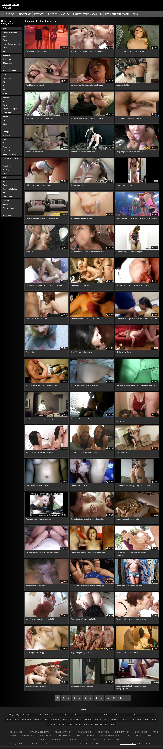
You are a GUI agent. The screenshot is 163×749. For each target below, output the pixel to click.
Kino (4, 143)
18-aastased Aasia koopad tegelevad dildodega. (134, 485)
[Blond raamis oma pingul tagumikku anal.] (137, 616)
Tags (135, 14)
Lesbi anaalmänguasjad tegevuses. (84, 419)
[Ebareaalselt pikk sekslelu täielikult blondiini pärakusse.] (137, 550)
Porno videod (122, 732)
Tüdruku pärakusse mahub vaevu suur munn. (88, 552)
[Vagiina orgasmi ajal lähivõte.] (92, 650)
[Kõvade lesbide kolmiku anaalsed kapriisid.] (92, 49)
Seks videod (141, 732)
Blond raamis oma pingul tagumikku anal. (132, 619)
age (133, 719)
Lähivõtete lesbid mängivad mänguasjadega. (42, 218)
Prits (4, 82)
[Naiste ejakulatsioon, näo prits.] (137, 516)
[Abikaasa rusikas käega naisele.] (46, 483)
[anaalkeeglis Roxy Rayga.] (46, 650)
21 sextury (54, 715)
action (17, 719)
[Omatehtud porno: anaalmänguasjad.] (92, 449)
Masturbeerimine (9, 71)
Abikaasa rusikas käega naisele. (38, 485)
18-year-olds (20, 715)
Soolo (5, 174)
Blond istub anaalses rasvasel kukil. (129, 586)
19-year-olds (31, 715)
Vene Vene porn (9, 208)
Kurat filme (24, 14)
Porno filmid (64, 736)
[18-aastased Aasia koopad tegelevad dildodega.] (137, 483)
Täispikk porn (8, 166)
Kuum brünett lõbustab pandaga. (38, 319)
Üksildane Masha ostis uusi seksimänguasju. (87, 252)
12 (121, 698)
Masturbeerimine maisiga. (80, 285)
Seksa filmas (56, 739)
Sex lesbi (90, 739)
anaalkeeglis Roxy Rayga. (35, 653)
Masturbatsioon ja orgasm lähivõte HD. (40, 452)
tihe (4, 90)
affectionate (125, 719)
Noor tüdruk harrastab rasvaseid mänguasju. (87, 586)
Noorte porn (7, 170)
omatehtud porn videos (11, 44)
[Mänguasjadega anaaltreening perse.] (137, 249)
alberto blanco (110, 724)
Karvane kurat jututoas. (34, 152)
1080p (11, 715)
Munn (5, 162)
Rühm (5, 93)
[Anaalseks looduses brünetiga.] (92, 216)
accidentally (145, 715)
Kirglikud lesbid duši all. (35, 85)
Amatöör (6, 97)
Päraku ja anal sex (10, 32)
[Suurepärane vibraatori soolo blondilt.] (92, 616)
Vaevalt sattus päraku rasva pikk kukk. (40, 619)
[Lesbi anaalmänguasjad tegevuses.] (92, 416)
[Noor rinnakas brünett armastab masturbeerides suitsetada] (137, 416)
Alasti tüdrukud (85, 736)
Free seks (106, 739)
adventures (114, 719)
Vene (4, 86)
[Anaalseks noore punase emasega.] (46, 516)
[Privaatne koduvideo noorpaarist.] (92, 149)
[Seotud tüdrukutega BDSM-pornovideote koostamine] (137, 316)
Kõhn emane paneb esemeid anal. (38, 185)
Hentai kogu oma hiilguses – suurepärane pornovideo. (46, 285)
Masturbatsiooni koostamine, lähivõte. (85, 319)
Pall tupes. (30, 252)
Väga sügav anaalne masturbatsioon (129, 152)
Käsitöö (5, 128)
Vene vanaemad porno (111, 736)
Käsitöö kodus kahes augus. (81, 352)
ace (153, 715)
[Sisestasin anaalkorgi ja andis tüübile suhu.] (92, 82)
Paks (5, 120)
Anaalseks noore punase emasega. (38, 519)
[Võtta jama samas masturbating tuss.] (46, 116)
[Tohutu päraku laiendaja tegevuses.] (137, 116)
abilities (118, 715)
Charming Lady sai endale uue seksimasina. (87, 519)
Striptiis (5, 181)
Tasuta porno (85, 732)
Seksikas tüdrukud (10, 189)
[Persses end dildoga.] (137, 182)
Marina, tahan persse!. (79, 485)
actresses (37, 719)
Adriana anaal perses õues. (36, 586)
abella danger (108, 715)
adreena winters (75, 719)
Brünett (5, 204)
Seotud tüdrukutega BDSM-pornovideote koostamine (136, 319)
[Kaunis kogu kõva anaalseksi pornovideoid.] (92, 116)
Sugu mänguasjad (10, 109)
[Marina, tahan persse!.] (92, 483)
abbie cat (97, 715)
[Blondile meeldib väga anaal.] (137, 650)
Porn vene (74, 739)
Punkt (5, 193)
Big (4, 101)
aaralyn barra (76, 715)
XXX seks (121, 739)
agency (139, 719)
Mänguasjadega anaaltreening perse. (130, 252)
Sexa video (103, 732)
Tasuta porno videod (10, 6)
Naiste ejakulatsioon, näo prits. (127, 519)
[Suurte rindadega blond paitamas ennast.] (137, 49)
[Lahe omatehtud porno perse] (46, 683)
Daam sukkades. (77, 185)
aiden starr (51, 724)
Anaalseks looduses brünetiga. (82, 218)
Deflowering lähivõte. (124, 352)
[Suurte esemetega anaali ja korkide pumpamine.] (46, 416)
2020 (46, 715)
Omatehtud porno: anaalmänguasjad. (85, 452)
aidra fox (61, 724)
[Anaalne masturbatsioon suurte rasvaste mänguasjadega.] (137, 683)
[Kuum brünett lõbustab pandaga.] (46, 316)
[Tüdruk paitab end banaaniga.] (92, 683)
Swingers (6, 55)
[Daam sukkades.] (92, 182)
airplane (69, 724)
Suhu (5, 48)
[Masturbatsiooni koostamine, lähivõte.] (92, 316)
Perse (5, 40)
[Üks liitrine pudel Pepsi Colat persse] (92, 383)
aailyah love (65, 715)
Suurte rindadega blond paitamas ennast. (131, 51)
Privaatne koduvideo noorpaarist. (83, 152)
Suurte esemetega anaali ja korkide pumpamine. (44, 419)
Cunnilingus (7, 113)
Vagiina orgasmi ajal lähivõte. (82, 653)
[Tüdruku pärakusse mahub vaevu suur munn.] (92, 550)
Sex (4, 67)
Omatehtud (7, 59)
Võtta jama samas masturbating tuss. (39, 118)
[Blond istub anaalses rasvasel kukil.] (137, 583)
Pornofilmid (46, 736)
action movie (26, 719)
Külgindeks (8, 14)
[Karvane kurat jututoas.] (46, 149)
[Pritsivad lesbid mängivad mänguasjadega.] (46, 383)
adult (105, 719)
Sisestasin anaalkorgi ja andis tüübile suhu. (87, 85)
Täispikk (6, 200)
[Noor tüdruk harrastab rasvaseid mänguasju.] (92, 583)
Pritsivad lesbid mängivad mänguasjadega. (42, 385)
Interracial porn (8, 212)
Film (4, 139)
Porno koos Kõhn (9, 155)
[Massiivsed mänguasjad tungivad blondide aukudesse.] (137, 216)
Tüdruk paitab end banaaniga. (82, 686)
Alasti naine (28, 736)
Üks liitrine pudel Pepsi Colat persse (84, 385)
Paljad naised (135, 736)
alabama (78, 724)
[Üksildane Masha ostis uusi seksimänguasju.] (92, 249)
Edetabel (39, 14)
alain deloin (88, 724)
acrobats (9, 719)
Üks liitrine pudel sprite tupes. (37, 51)
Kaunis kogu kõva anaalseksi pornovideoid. (87, 118)
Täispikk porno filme (10, 158)
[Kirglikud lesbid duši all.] (46, 82)
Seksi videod (16, 732)
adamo (46, 719)
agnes (154, 719)
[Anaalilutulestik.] (137, 82)
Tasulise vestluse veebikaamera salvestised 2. (43, 552)
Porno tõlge (7, 78)
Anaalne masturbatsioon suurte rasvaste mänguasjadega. (131, 687)
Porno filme (7, 147)
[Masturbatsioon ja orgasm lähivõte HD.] (46, 449)
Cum (4, 74)
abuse (136, 715)
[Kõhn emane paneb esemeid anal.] (46, 182)
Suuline (5, 116)
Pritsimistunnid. (31, 352)
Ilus (4, 51)
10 (108, 698)
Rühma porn (7, 63)
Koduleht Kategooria (117, 14)
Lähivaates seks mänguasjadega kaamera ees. (133, 285)
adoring (64, 719)
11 (114, 698)
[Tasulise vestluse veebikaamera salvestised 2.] (46, 550)
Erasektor (6, 135)
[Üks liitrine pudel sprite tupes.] (46, 49)
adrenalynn (97, 719)
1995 (40, 715)
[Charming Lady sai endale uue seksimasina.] (92, 516)
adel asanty (55, 719)
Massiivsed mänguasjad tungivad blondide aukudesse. (136, 218)
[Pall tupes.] (46, 249)
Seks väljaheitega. (123, 452)
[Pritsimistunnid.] (46, 349)
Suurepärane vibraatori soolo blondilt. (85, 619)
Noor (4, 29)
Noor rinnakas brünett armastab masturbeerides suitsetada (134, 420)
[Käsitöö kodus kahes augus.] (92, 349)
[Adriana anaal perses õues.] (46, 583)
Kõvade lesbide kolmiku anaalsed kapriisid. (87, 51)
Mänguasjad (7, 216)
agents (147, 719)
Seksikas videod (63, 732)
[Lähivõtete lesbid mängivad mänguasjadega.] (46, 216)
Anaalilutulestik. (122, 85)
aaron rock (87, 715)
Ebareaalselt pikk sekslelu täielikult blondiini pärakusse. (133, 553)
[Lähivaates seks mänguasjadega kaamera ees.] (137, 282)
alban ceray (99, 724)
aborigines (127, 715)
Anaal (5, 36)
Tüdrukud (6, 151)
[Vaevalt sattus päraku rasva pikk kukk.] (46, 616)
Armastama (7, 197)
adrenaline (87, 719)
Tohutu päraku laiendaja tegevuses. (129, 118)
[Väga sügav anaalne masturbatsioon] (137, 149)
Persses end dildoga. (124, 185)
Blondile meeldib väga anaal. (127, 653)
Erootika (6, 185)
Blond (5, 105)
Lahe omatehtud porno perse (36, 686)
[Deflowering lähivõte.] (137, 349)
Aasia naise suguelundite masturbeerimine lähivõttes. (136, 385)
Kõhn (5, 124)
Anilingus (6, 132)
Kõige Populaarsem (58, 14)
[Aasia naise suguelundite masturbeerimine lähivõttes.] (137, 383)
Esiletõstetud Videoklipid (87, 14)
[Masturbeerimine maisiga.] (92, 282)
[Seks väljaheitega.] (137, 449)
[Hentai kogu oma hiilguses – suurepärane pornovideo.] (46, 282)
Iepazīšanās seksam (39, 732)
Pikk (4, 177)
